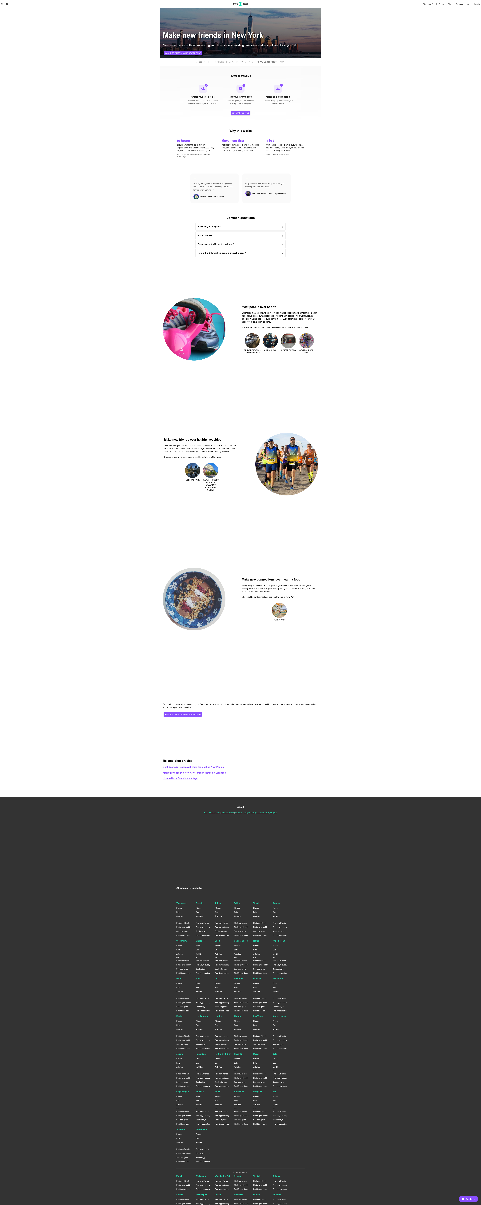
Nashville (238, 1194)
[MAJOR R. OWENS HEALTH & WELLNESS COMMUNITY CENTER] (210, 464)
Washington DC (222, 1176)
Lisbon (237, 1016)
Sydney (276, 903)
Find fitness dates (183, 935)
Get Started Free (240, 113)
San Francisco (241, 940)
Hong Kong (201, 1053)
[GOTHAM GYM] (271, 334)
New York (238, 978)
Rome (256, 940)
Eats (178, 912)
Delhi (275, 1053)
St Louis (276, 1176)
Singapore (201, 940)
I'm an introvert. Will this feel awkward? (216, 244)
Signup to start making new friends (183, 53)
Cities (441, 4)
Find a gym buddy (183, 927)
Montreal (277, 1194)
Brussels (200, 1091)
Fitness (179, 908)
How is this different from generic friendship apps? (222, 252)
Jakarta (179, 1053)
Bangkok (257, 1091)
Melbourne (278, 978)
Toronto (199, 903)
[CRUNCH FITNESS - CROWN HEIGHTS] (253, 334)
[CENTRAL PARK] (193, 464)
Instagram (247, 812)
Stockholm (181, 940)
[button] (468, 1199)
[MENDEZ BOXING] (289, 334)
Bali (274, 1091)
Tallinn (237, 903)
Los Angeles (202, 1016)
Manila (179, 1016)
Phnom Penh (279, 940)
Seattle (179, 1194)
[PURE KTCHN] (279, 604)
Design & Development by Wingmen (264, 812)
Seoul (217, 940)
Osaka (218, 1194)
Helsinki (238, 1053)
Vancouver (181, 903)
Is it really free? (205, 235)
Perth (179, 978)
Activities (179, 916)
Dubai (256, 1053)
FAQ (205, 812)
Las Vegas (258, 1016)
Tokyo (218, 903)
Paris (198, 978)
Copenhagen (182, 1091)
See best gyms (182, 931)
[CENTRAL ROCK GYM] (306, 334)
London (218, 1016)
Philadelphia (201, 1194)
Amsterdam (201, 1129)
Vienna (237, 1176)
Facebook (238, 812)
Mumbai (257, 978)
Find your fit (429, 4)
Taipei (256, 903)
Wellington (201, 1176)
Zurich (179, 1176)
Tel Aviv (257, 1176)
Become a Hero (463, 4)
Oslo (217, 978)
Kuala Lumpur (279, 1016)
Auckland (181, 1129)
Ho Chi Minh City (223, 1053)
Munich (256, 1194)
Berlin (217, 1091)
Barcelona (239, 1091)
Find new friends (183, 923)
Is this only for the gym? (209, 226)
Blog (450, 4)
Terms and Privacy (227, 812)
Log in (477, 4)
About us (212, 812)
